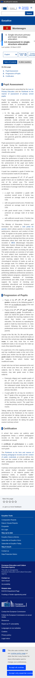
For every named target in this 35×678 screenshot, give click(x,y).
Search (29, 13)
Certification (10, 76)
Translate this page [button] (25, 7)
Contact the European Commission (14, 611)
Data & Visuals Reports (10, 523)
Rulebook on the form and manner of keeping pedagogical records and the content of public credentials (17, 455)
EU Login (5, 529)
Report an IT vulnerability (10, 624)
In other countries (25, 62)
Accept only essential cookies (21, 673)
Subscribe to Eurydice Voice (11, 540)
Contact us (5, 551)
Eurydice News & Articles (10, 537)
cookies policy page (18, 653)
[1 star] (4, 501)
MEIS (13, 243)
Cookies (4, 631)
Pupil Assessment (12, 71)
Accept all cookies (16, 667)
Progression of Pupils (13, 73)
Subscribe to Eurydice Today (11, 543)
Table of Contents (10, 62)
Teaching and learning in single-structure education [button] (0, 41)
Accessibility (6, 584)
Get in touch (6, 581)
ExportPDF (21, 54)
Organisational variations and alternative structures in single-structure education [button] (34, 41)
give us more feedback (13, 507)
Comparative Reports (9, 520)
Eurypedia (5, 526)
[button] (31, 7)
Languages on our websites (11, 628)
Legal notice (6, 638)
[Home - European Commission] (10, 8)
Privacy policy (6, 635)
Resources (5, 620)
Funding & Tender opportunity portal (14, 594)
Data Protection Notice (9, 554)
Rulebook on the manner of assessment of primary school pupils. (17, 94)
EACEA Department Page (10, 591)
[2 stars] (5, 501)
